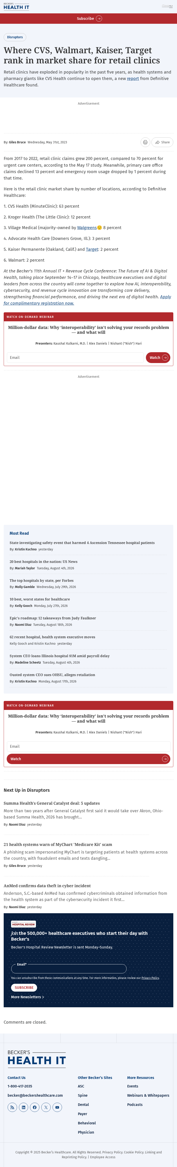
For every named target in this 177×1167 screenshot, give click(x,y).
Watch (155, 357)
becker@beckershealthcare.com (35, 1095)
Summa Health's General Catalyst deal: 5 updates (52, 803)
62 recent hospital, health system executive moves (52, 637)
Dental (83, 1104)
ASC (81, 1086)
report (133, 78)
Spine (83, 1095)
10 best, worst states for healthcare (40, 599)
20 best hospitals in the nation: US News (43, 561)
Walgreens (87, 227)
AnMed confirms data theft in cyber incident (47, 885)
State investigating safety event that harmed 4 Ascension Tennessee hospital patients (82, 542)
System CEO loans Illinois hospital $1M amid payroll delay (60, 655)
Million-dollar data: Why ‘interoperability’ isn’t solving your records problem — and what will (88, 330)
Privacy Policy (150, 978)
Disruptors (15, 37)
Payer (82, 1114)
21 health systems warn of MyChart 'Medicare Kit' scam (58, 844)
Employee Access (102, 1157)
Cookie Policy (133, 1152)
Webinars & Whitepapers (148, 1095)
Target (92, 249)
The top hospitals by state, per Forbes (42, 580)
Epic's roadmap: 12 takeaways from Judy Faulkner (53, 618)
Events (132, 1086)
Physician (86, 1132)
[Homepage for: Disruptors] (22, 7)
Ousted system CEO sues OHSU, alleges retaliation (52, 674)
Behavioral (87, 1123)
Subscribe (85, 18)
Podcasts (135, 1104)
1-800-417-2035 (20, 1086)
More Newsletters (26, 997)
